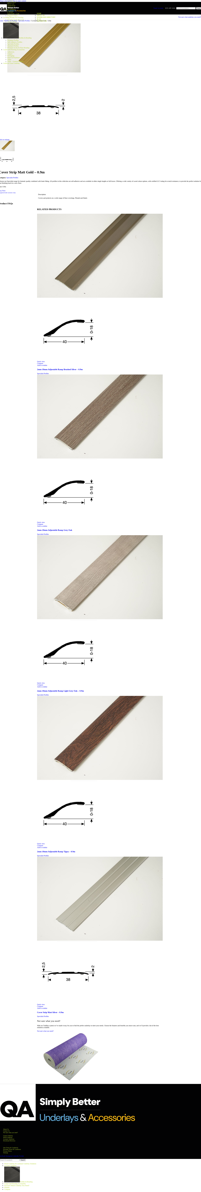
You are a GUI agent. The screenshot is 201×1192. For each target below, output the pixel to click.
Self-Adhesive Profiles (14, 42)
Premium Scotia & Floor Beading (18, 48)
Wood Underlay (7, 1137)
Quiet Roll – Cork (13, 14)
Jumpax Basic (12, 22)
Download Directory (9, 1141)
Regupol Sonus (12, 15)
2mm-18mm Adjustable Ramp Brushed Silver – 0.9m (60, 369)
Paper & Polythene (13, 57)
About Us (6, 1129)
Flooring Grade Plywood (15, 20)
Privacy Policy (7, 1151)
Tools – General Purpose (15, 61)
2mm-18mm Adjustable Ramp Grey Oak (54, 530)
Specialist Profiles (13, 44)
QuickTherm (11, 2)
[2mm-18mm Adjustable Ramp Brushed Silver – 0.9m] (100, 297)
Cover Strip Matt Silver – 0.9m (50, 1012)
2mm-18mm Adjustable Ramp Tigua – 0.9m (56, 851)
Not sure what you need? (10, 1132)
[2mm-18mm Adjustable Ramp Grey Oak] (100, 458)
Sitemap (5, 1153)
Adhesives (10, 52)
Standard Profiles (13, 46)
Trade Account (158, 8)
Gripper (9, 54)
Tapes (9, 59)
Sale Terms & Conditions (10, 1148)
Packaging (10, 56)
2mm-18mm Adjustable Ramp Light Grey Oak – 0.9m (60, 691)
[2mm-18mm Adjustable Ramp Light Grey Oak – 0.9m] (100, 619)
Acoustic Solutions (8, 1139)
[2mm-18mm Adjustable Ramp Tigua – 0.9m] (100, 779)
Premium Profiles (13, 40)
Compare (7, 1189)
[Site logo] (13, 11)
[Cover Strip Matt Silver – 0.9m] (100, 940)
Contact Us (6, 1131)
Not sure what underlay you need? (189, 17)
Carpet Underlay (8, 1136)
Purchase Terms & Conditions (12, 1149)
